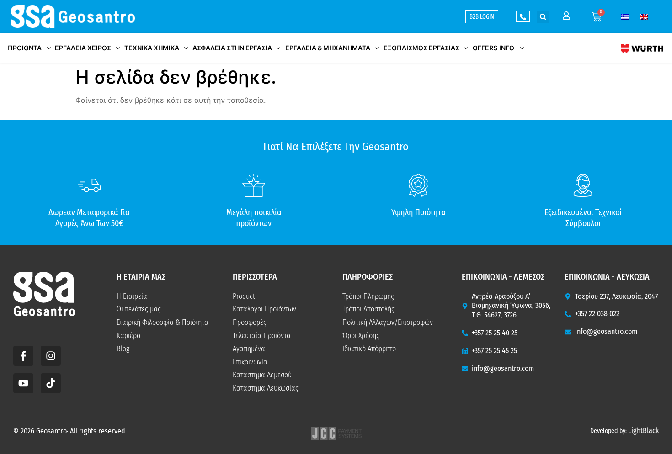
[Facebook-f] (23, 356)
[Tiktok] (51, 383)
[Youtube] (23, 383)
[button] (543, 17)
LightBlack (643, 430)
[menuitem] (625, 16)
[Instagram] (51, 356)
